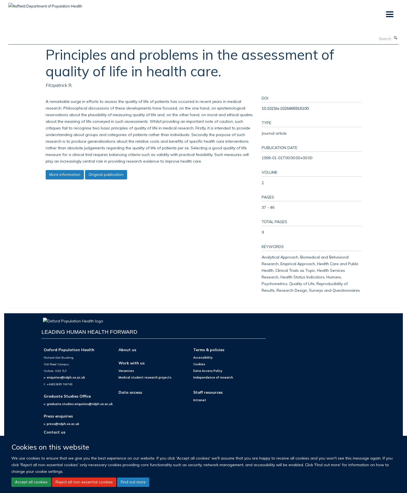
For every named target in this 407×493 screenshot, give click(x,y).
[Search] (396, 38)
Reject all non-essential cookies (84, 481)
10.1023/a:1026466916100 (285, 108)
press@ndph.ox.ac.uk (63, 424)
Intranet (199, 400)
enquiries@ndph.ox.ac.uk (66, 377)
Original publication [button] (106, 174)
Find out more (133, 481)
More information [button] (64, 174)
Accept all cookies (31, 481)
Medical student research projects (145, 377)
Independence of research (213, 377)
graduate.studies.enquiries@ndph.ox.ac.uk (80, 404)
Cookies (199, 364)
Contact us (54, 432)
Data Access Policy (207, 371)
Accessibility (203, 357)
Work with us (132, 363)
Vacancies (126, 371)
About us (127, 349)
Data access (130, 392)
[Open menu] (389, 15)
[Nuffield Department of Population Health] (45, 4)
